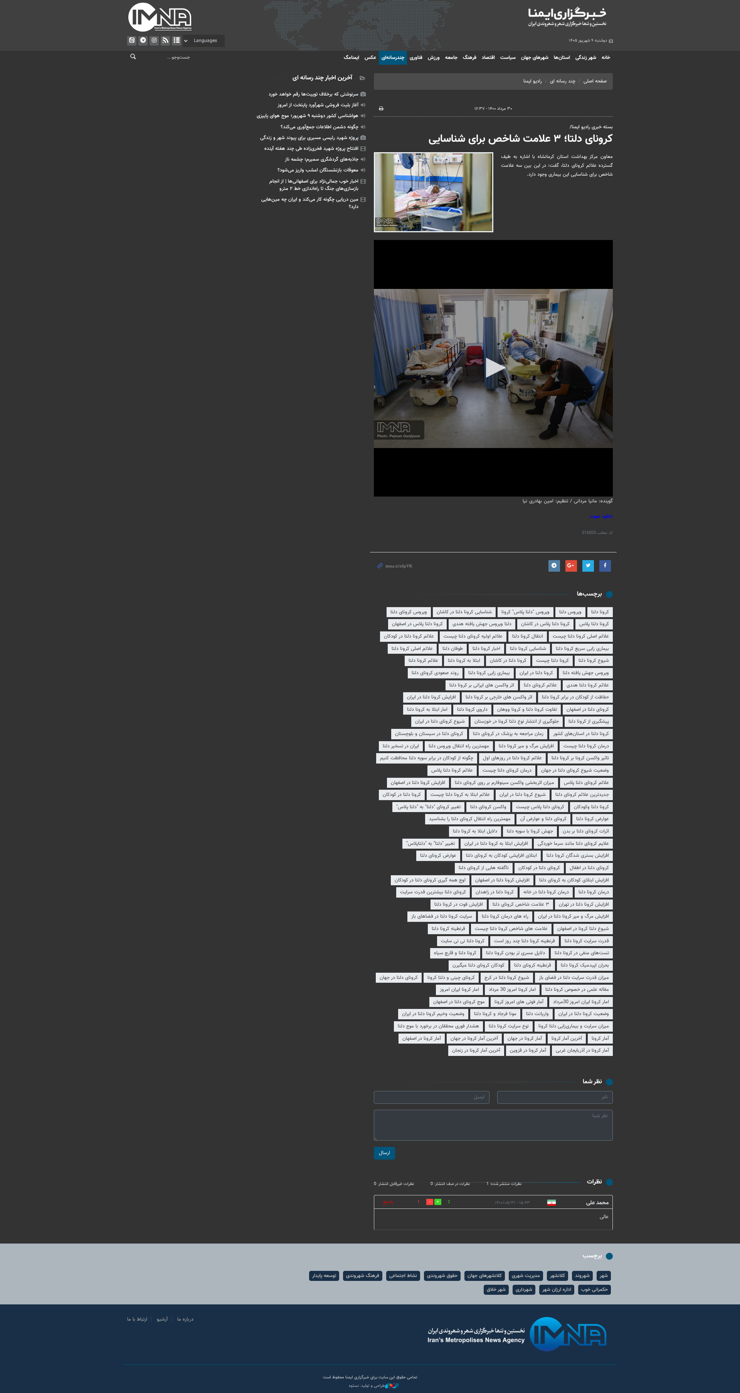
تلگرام (143, 40)
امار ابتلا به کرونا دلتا (427, 709)
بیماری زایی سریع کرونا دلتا (582, 649)
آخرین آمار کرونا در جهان (474, 1038)
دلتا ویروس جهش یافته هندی (481, 624)
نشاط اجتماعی (403, 1276)
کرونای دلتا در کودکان (539, 868)
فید (165, 40)
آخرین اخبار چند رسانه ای (322, 78)
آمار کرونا (600, 1038)
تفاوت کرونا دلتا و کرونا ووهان (527, 709)
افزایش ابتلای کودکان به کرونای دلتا (574, 880)
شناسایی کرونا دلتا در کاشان (464, 612)
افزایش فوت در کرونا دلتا (458, 904)
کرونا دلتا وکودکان (591, 807)
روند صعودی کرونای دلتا (435, 673)
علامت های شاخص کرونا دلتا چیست (511, 929)
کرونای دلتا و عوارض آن (543, 819)
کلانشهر (557, 1276)
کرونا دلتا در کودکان (402, 795)
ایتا (131, 40)
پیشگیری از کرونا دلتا (588, 721)
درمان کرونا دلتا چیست (586, 746)
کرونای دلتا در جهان (399, 978)
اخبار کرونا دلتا (486, 649)
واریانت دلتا (537, 1014)
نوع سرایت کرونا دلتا (509, 1026)
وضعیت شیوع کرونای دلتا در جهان (575, 770)
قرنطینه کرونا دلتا (448, 929)
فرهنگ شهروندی (362, 1276)
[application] (493, 368)
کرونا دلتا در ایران (536, 673)
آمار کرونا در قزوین (528, 1050)
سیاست (508, 58)
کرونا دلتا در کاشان (508, 661)
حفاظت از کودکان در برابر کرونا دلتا (575, 697)
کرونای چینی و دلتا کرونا (451, 978)
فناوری (416, 58)
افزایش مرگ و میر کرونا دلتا (526, 746)
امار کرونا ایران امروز (459, 990)
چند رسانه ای (562, 81)
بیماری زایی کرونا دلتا (489, 673)
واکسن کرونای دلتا (488, 807)
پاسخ (388, 1202)
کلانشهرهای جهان (485, 1276)
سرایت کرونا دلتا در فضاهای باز (441, 916)
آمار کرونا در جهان (525, 1038)
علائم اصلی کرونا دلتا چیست (581, 636)
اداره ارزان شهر (556, 1290)
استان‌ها (562, 58)
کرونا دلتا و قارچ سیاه (455, 953)
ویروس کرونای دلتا (408, 612)
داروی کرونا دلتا (472, 709)
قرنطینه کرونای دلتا (532, 965)
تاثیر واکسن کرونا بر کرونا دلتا (580, 758)
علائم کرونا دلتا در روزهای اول (512, 758)
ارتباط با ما (137, 1319)
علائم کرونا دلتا (423, 661)
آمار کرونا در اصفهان (421, 1038)
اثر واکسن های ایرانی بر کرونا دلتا (481, 685)
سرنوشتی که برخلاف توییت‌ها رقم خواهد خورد (313, 94)
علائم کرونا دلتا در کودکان (409, 636)
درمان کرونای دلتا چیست (507, 770)
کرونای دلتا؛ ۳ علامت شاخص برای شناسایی (521, 139)
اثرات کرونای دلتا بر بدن (586, 831)
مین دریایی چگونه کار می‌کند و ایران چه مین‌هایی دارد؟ (309, 203)
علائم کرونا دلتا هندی (588, 685)
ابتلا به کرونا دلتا (464, 661)
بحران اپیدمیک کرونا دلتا (585, 965)
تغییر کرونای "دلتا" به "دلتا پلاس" (428, 807)
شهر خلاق (496, 1290)
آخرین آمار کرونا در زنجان (476, 1050)
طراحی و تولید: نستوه (367, 1386)
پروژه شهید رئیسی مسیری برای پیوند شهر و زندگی (309, 138)
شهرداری (524, 1290)
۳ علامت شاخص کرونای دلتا (521, 904)
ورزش (434, 58)
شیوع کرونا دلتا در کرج (506, 978)
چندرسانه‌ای (393, 58)
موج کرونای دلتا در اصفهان (459, 1002)
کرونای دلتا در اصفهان (588, 709)
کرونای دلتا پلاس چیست (540, 807)
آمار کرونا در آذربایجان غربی (582, 1050)
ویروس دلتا (570, 612)
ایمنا (534, 17)
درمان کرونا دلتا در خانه (546, 892)
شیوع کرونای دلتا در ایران (440, 721)
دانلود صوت (601, 516)
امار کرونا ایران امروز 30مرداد (581, 1002)
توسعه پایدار (324, 1276)
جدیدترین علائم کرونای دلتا (582, 795)
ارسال (384, 1153)
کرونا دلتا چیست (552, 661)
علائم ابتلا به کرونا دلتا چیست (460, 795)
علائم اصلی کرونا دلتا (412, 649)
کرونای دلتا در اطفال (589, 868)
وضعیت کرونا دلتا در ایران (583, 1014)
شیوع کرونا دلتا (594, 661)
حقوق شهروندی (442, 1276)
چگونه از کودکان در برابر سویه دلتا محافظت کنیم (426, 758)
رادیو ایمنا (532, 81)
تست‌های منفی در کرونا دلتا (582, 953)
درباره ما (185, 1319)
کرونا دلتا (600, 612)
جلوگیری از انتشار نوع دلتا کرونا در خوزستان (516, 721)
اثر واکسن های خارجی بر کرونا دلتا (499, 697)
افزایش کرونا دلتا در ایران (431, 697)
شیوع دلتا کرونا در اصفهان (583, 929)
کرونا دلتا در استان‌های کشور (581, 734)
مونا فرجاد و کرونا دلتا (495, 1014)
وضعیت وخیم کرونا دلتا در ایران (433, 1014)
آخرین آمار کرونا (567, 1038)
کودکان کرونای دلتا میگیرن (478, 965)
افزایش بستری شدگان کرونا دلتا (578, 855)
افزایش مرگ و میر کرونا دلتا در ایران (573, 916)
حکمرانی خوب (594, 1290)
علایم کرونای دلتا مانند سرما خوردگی (573, 844)
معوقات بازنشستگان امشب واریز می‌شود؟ (318, 170)
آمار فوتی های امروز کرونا (518, 1002)
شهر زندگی (585, 58)
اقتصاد (488, 58)
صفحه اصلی (595, 81)
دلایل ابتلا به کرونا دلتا (475, 831)
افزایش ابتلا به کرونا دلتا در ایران (496, 844)
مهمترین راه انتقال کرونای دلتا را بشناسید (470, 819)
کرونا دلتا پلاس (594, 624)
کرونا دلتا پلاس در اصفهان (417, 624)
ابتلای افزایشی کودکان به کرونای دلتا (501, 855)
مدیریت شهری (526, 1276)
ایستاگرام (154, 40)
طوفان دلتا (452, 649)
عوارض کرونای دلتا (438, 855)
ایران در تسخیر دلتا (401, 746)
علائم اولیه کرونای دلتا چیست (473, 636)
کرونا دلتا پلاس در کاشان (545, 624)
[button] (493, 368)
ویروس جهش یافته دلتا (586, 673)
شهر (604, 1276)
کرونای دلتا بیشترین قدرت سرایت (433, 892)
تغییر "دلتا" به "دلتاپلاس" (430, 844)
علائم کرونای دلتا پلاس (586, 783)
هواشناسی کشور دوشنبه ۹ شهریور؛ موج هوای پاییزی (307, 116)
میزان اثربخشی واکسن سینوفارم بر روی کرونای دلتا (504, 783)
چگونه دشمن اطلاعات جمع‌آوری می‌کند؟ (319, 127)
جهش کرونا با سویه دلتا (530, 831)
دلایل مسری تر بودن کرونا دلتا (515, 953)
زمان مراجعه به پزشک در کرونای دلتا (508, 734)
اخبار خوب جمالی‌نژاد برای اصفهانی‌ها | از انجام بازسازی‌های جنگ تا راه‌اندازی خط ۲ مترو (313, 185)
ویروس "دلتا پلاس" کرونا (525, 612)
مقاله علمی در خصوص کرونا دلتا (577, 990)
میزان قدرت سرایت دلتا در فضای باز (574, 978)
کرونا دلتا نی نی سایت (462, 941)
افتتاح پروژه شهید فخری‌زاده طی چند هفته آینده (311, 149)
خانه (606, 58)
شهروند (582, 1276)
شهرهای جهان (534, 58)
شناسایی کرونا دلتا (528, 649)
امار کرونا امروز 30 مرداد (512, 990)
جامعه (451, 58)
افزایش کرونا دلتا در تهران (584, 904)
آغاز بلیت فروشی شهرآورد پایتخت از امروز (318, 105)
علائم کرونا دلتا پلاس (452, 770)
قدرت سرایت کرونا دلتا (587, 941)
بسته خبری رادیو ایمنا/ (591, 127)
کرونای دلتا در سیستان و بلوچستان (429, 734)
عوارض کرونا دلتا (592, 819)
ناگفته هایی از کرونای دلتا (484, 868)
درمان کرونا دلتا (594, 892)
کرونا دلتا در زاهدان (495, 892)
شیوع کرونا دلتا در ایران (523, 795)
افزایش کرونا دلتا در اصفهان (418, 783)
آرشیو (176, 40)
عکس (370, 58)
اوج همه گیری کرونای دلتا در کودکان (430, 880)
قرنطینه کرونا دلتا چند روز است (524, 941)
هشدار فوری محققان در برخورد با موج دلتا (438, 1026)
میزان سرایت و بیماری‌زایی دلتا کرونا (573, 1026)
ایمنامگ (351, 58)
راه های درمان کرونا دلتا (505, 916)
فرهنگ (469, 58)
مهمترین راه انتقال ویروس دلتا (459, 746)
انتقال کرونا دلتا (527, 636)
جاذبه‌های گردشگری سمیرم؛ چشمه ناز (321, 159)
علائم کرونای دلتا (540, 685)
